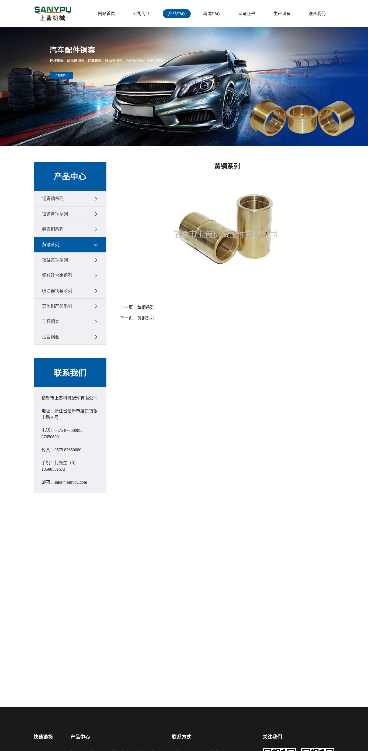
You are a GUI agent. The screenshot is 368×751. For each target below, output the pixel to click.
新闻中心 (211, 13)
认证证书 (246, 13)
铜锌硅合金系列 (57, 275)
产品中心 (176, 13)
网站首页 (106, 13)
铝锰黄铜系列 (55, 260)
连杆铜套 (50, 321)
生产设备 (282, 13)
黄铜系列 (50, 244)
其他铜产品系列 (57, 306)
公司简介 (141, 13)
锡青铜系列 (53, 198)
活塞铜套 (50, 337)
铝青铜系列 (53, 229)
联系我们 (317, 13)
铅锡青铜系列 (55, 214)
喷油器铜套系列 (57, 290)
